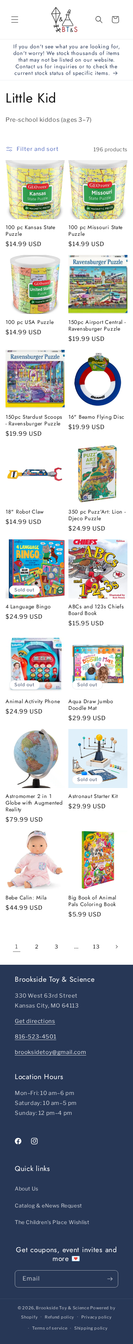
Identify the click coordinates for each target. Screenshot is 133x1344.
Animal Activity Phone (33, 701)
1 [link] (16, 946)
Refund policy (59, 1317)
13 (96, 946)
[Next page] (116, 947)
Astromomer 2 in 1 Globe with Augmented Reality (34, 803)
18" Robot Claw (25, 511)
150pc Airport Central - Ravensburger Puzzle (97, 325)
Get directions (35, 1021)
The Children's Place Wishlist (52, 1222)
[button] (15, 19)
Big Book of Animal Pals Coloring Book (92, 901)
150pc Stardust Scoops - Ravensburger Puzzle (34, 420)
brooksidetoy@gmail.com (50, 1052)
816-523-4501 (35, 1036)
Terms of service (49, 1328)
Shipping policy (91, 1328)
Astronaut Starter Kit (93, 796)
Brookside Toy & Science (62, 1307)
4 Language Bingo (28, 606)
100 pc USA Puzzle (30, 322)
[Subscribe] (110, 1279)
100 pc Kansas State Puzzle (30, 230)
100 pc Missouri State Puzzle (95, 230)
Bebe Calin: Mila (26, 897)
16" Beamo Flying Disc (96, 417)
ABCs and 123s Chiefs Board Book (96, 609)
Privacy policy (96, 1317)
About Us (26, 1188)
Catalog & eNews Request (48, 1205)
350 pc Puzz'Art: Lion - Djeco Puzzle (97, 515)
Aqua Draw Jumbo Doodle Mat (90, 704)
